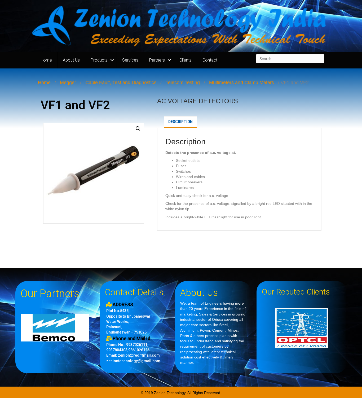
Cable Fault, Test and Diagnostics (120, 82)
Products (99, 60)
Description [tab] (180, 121)
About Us (71, 60)
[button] (138, 128)
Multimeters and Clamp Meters (241, 82)
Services (130, 60)
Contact (209, 60)
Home (46, 60)
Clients (185, 60)
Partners (157, 60)
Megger (68, 82)
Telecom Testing (183, 82)
